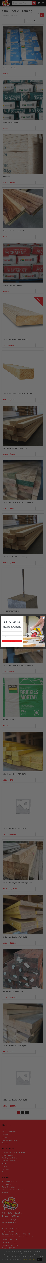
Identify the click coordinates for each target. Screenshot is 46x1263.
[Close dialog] (43, 618)
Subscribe (12, 641)
